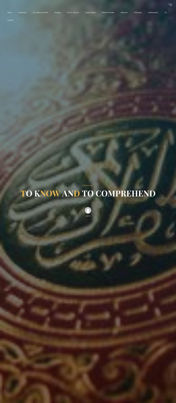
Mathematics (87, 185)
